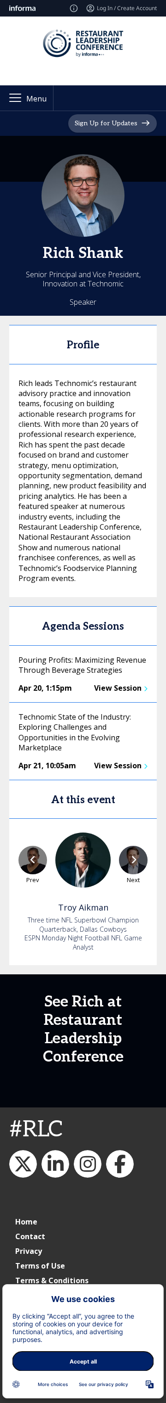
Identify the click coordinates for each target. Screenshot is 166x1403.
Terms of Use (40, 1266)
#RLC (36, 1130)
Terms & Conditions (52, 1280)
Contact (30, 1236)
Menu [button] (36, 99)
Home (26, 1222)
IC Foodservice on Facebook (120, 1164)
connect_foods (23, 1164)
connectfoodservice (87, 1164)
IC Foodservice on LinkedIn (55, 1164)
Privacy (28, 1251)
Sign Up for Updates (106, 123)
